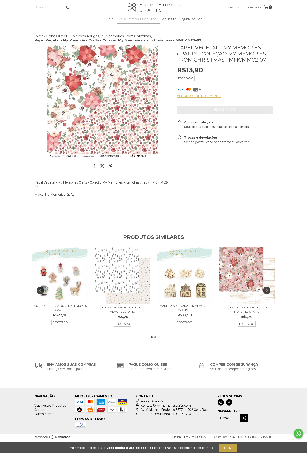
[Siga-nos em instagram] (221, 402)
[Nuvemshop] (52, 438)
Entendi (228, 447)
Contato (169, 19)
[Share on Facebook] (94, 166)
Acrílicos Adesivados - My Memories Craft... (60, 308)
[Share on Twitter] (102, 166)
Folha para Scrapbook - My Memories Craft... (122, 309)
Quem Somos (192, 19)
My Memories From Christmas (126, 36)
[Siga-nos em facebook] (229, 402)
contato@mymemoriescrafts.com (166, 405)
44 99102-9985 (152, 401)
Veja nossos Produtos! (138, 19)
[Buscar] (68, 7)
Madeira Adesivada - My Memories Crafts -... (184, 308)
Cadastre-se (233, 7)
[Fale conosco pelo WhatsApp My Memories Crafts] (298, 433)
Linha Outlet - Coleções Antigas (72, 36)
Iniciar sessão (252, 7)
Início (109, 19)
